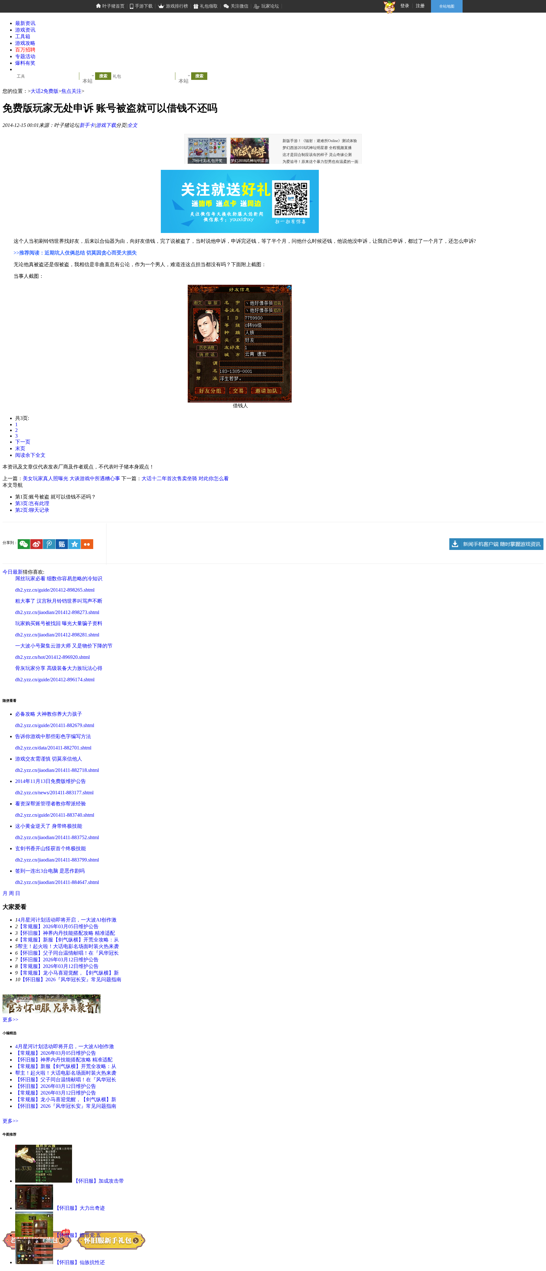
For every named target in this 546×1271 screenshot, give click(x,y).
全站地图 (446, 6)
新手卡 (86, 125)
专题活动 (25, 56)
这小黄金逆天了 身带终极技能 (48, 826)
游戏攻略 (25, 43)
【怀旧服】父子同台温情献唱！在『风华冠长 (68, 953)
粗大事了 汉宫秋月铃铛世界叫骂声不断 (58, 601)
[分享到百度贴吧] (62, 544)
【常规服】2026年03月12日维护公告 (58, 966)
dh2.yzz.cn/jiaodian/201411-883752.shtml (57, 837)
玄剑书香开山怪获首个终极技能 (50, 848)
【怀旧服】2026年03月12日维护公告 (58, 959)
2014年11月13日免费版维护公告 (50, 781)
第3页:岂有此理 (32, 503)
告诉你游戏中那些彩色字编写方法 (53, 736)
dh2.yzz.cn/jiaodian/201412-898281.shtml (57, 634)
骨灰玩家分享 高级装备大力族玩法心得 (58, 668)
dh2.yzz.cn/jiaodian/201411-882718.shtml (57, 770)
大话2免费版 (44, 91)
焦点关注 (71, 91)
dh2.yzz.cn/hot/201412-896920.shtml (52, 657)
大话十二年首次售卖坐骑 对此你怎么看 (185, 478)
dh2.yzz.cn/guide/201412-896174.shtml (54, 679)
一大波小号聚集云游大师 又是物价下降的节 (63, 645)
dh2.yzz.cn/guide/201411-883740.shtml (54, 815)
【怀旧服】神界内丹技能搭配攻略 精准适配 (66, 933)
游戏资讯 (25, 30)
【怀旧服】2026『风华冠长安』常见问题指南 (70, 979)
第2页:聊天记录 (32, 510)
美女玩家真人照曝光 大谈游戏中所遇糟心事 (71, 478)
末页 (20, 448)
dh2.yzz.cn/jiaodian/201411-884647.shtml (57, 882)
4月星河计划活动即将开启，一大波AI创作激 (67, 919)
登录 (404, 5)
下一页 (22, 442)
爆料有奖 (25, 63)
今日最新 (13, 572)
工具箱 (22, 36)
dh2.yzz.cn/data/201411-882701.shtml (53, 747)
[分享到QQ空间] (74, 544)
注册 (420, 5)
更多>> (10, 1019)
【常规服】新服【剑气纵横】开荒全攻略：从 (68, 939)
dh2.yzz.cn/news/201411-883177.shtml (54, 792)
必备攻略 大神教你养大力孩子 (48, 714)
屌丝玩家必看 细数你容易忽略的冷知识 (58, 578)
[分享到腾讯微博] (49, 544)
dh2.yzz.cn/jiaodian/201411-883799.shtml (57, 859)
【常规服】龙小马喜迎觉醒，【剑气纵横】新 (68, 973)
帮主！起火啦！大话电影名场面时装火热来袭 (68, 946)
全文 (132, 125)
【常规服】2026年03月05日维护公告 (58, 926)
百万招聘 (25, 49)
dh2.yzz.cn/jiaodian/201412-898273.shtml (57, 612)
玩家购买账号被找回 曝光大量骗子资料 (58, 623)
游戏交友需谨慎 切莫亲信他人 (48, 758)
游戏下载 (106, 125)
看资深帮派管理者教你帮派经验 (50, 803)
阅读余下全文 (30, 455)
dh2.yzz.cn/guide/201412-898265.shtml (54, 590)
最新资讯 (25, 23)
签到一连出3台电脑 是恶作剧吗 (50, 871)
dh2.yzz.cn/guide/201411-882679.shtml (54, 725)
